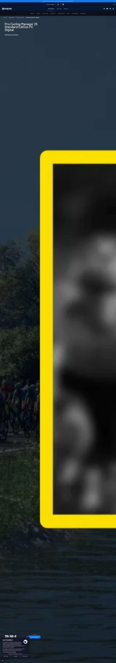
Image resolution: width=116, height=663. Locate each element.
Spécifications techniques (11, 34)
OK (58, 4)
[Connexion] (113, 9)
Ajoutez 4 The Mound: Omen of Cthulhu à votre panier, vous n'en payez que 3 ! (58, 1)
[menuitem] (51, 8)
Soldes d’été (11, 17)
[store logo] (7, 8)
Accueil (5, 17)
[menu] (58, 8)
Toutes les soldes (20, 17)
